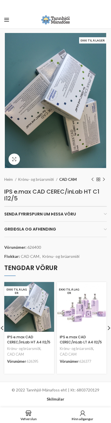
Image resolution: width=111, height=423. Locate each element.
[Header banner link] (47, 5)
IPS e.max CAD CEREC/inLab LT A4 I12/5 (81, 340)
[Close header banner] (104, 5)
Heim (9, 179)
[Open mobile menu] (6, 20)
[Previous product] (92, 179)
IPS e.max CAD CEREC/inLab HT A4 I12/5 (28, 340)
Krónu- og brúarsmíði (36, 179)
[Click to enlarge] (14, 159)
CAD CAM (68, 179)
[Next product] (104, 179)
